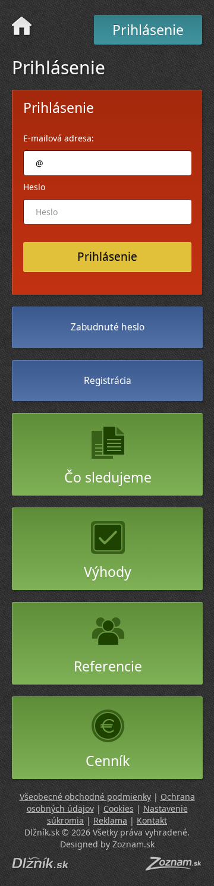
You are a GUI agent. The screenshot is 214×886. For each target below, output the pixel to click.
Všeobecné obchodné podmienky (85, 796)
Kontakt (152, 820)
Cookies (118, 808)
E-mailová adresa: (58, 138)
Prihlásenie (148, 29)
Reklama (110, 820)
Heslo (34, 187)
